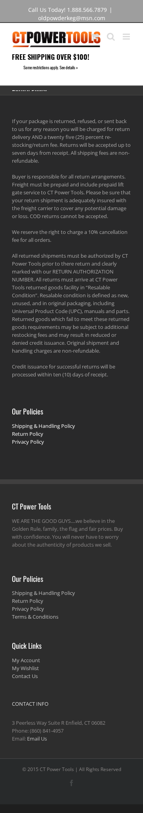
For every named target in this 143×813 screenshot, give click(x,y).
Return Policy (27, 433)
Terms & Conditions (35, 616)
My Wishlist (25, 668)
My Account (26, 660)
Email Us (37, 738)
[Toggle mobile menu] (127, 36)
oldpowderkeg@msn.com (71, 18)
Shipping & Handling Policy (43, 425)
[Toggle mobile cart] (95, 36)
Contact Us (25, 676)
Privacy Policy (28, 441)
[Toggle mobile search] (111, 36)
